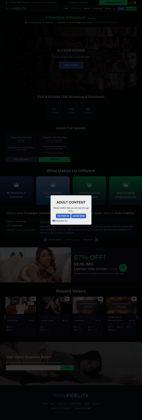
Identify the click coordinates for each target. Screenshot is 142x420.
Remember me (60, 221)
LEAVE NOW (79, 216)
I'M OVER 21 (63, 216)
